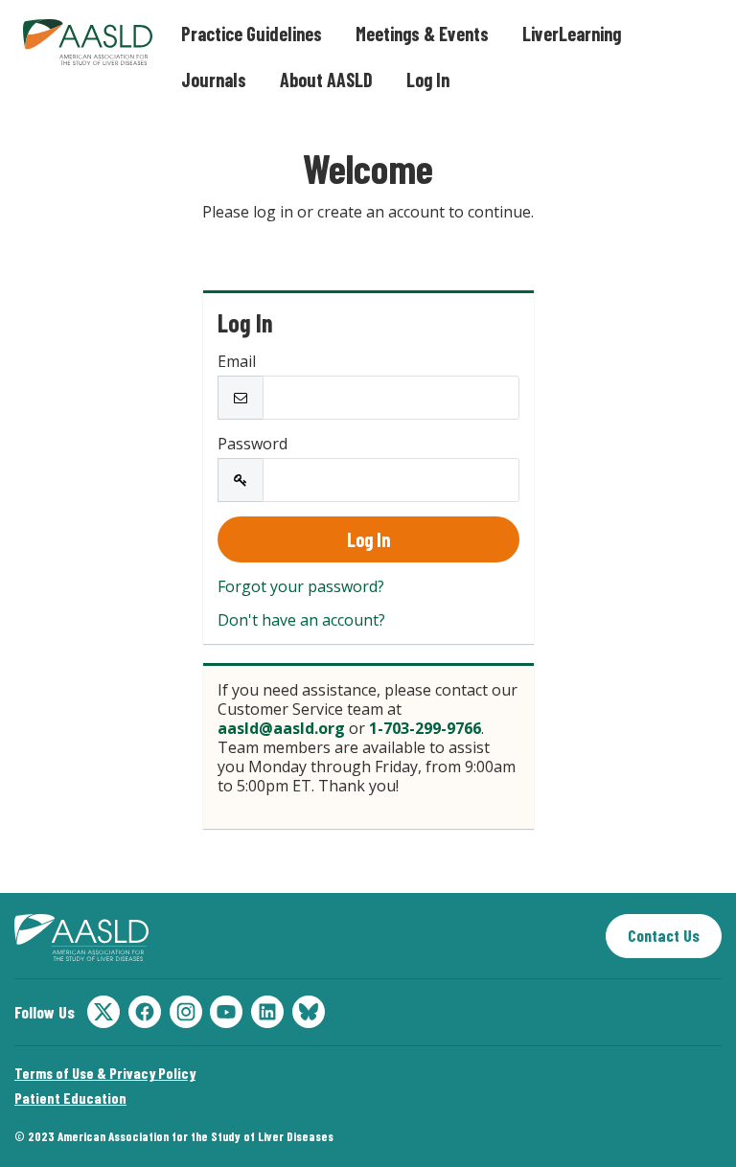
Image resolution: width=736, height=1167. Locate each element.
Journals (213, 79)
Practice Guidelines (251, 33)
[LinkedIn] (267, 1011)
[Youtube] (226, 1011)
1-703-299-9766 (425, 728)
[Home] (81, 937)
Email (237, 361)
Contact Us (664, 935)
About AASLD (326, 79)
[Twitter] (103, 1011)
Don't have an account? (301, 619)
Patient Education (70, 1097)
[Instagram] (186, 1011)
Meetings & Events (422, 33)
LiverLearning (571, 33)
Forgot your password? (301, 586)
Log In (427, 79)
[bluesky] (308, 1011)
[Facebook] (144, 1011)
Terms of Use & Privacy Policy (105, 1073)
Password (253, 443)
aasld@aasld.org (281, 728)
